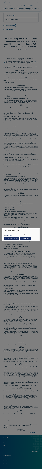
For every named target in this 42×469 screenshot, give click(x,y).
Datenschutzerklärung (9, 235)
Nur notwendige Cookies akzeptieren (11, 238)
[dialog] (21, 234)
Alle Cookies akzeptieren (25, 238)
